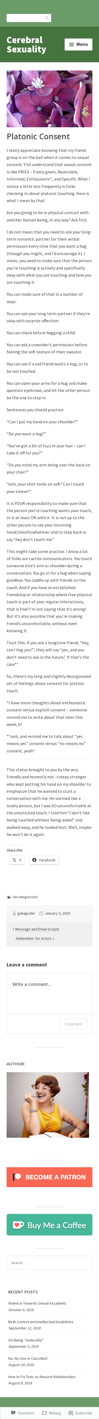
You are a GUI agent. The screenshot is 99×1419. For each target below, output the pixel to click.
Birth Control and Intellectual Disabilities (40, 1321)
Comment (73, 1024)
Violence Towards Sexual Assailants (37, 1303)
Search (47, 17)
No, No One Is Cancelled (27, 1358)
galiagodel (26, 913)
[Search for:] (49, 1262)
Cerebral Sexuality (26, 44)
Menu (82, 44)
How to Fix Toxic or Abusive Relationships (42, 1376)
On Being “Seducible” (26, 1340)
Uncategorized (25, 896)
